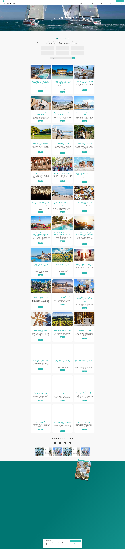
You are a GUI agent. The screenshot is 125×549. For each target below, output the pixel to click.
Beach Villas (87, 3)
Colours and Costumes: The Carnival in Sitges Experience (41, 452)
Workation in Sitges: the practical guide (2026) (41, 113)
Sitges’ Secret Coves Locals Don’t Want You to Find (62, 113)
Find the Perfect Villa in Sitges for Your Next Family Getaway (62, 233)
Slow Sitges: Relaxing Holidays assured (62, 296)
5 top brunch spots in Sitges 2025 (84, 203)
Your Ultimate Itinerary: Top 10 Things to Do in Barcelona (41, 421)
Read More (41, 91)
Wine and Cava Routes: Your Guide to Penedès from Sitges (62, 329)
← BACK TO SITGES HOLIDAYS (62, 38)
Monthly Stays (112, 3)
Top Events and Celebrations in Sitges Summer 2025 (40, 203)
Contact (16, 1)
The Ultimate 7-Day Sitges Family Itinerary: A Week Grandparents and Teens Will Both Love (41, 83)
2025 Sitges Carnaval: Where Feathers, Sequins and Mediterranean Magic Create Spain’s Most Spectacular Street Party (84, 298)
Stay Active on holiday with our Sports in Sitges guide (62, 452)
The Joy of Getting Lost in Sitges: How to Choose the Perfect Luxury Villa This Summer (62, 83)
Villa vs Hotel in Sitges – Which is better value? (84, 82)
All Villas (80, 3)
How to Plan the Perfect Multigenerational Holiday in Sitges (62, 143)
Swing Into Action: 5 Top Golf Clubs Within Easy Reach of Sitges (40, 143)
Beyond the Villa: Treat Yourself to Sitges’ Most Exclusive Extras (84, 174)
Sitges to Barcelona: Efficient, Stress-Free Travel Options (84, 421)
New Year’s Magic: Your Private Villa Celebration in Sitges (84, 329)
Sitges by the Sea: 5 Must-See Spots (84, 113)
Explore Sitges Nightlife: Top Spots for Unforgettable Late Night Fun (84, 453)
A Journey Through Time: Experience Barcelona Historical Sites (40, 483)
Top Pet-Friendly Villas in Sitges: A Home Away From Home (84, 392)
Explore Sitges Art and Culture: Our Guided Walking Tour (84, 542)
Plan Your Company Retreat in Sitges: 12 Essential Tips (40, 513)
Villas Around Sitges (95, 3)
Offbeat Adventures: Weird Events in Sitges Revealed (84, 482)
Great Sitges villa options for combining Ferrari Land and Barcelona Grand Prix (41, 234)
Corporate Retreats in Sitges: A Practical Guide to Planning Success (40, 330)
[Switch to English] (111, 1)
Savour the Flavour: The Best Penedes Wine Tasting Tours (62, 482)
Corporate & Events (104, 3)
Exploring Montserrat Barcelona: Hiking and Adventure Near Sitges (40, 297)
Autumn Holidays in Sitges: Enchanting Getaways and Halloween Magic (62, 362)
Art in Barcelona (40, 173)
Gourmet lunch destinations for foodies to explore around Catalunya (84, 143)
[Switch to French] (114, 1)
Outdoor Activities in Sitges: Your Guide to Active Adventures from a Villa (84, 362)
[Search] (73, 58)
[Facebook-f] (6, 1)
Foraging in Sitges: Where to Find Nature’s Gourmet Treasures (41, 392)
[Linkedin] (13, 1)
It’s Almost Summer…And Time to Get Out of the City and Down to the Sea (41, 266)
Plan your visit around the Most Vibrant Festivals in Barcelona (62, 513)
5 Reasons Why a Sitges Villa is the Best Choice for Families (84, 265)
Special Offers (120, 3)
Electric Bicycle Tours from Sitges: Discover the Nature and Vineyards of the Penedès (62, 266)
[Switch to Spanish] (113, 1)
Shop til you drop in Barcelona (62, 173)
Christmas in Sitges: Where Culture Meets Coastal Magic (40, 361)
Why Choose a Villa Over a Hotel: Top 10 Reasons (41, 542)
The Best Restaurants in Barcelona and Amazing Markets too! (62, 422)
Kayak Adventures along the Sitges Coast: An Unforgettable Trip (84, 234)
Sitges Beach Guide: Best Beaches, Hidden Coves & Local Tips (62, 204)
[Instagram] (11, 1)
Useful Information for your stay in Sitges (62, 392)
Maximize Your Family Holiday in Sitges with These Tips (84, 513)
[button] (3, 1)
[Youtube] (9, 1)
